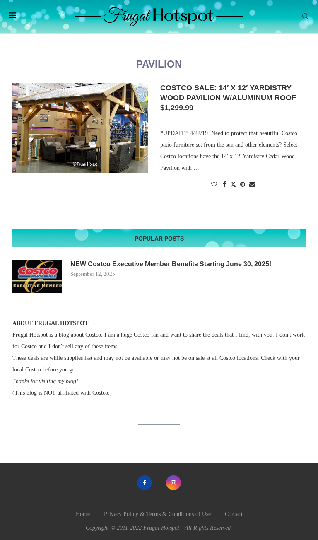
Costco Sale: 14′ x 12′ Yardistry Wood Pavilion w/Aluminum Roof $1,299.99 (228, 98)
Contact (234, 514)
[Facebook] (144, 482)
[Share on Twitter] (233, 184)
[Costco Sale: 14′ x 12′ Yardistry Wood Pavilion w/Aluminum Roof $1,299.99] (80, 128)
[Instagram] (173, 482)
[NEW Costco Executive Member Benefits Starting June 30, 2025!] (37, 276)
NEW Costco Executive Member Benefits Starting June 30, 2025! (170, 264)
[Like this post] (214, 184)
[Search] (305, 16)
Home (83, 514)
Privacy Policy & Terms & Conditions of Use (157, 514)
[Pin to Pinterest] (242, 184)
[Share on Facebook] (224, 184)
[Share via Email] (252, 184)
